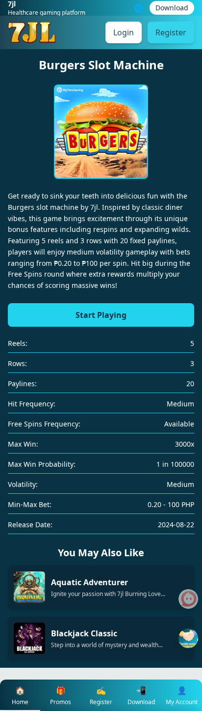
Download (171, 7)
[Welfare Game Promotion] (188, 638)
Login (123, 32)
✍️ (101, 695)
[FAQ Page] (188, 599)
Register (170, 32)
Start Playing (101, 315)
